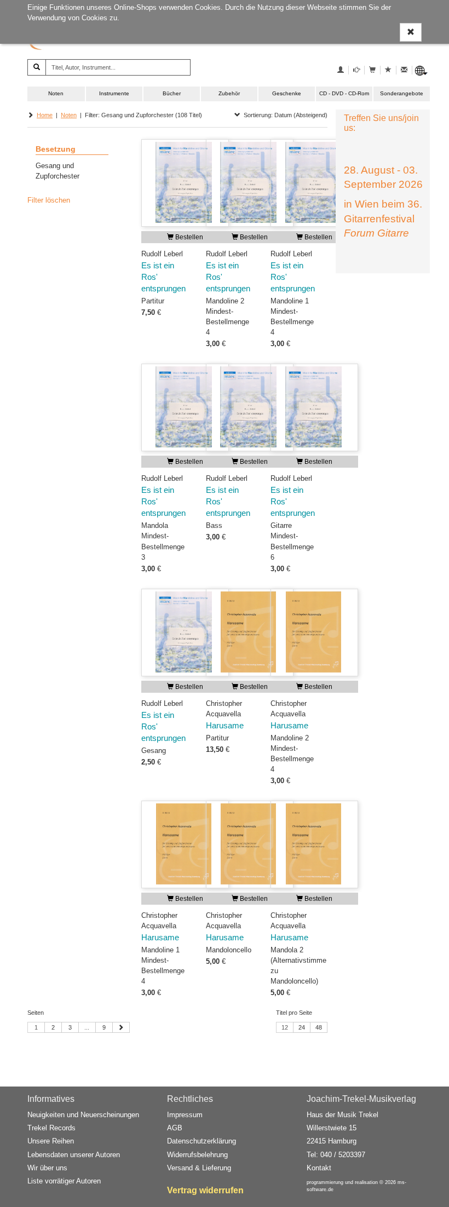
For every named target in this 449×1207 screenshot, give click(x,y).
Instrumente (114, 93)
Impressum (185, 1115)
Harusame (225, 725)
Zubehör (229, 93)
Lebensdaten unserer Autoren (73, 1155)
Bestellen (188, 237)
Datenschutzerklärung (201, 1141)
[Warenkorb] (372, 70)
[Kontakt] (404, 70)
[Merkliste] (388, 70)
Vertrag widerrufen (205, 1190)
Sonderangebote (401, 93)
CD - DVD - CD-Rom (344, 93)
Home (45, 115)
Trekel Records (51, 1128)
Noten (56, 93)
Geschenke (286, 93)
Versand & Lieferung (199, 1168)
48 (318, 1027)
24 (301, 1027)
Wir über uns (47, 1168)
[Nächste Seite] (121, 1027)
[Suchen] (36, 67)
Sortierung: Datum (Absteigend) (283, 115)
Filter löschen (48, 200)
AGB (174, 1128)
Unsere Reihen (50, 1141)
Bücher (172, 93)
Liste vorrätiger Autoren (64, 1181)
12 (284, 1027)
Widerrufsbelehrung (197, 1155)
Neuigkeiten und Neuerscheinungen (83, 1115)
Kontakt (319, 1168)
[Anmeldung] (340, 70)
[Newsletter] (356, 70)
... (86, 1027)
